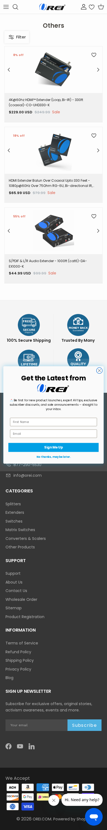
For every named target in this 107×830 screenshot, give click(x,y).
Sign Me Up (53, 447)
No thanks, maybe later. (53, 457)
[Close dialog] (99, 371)
